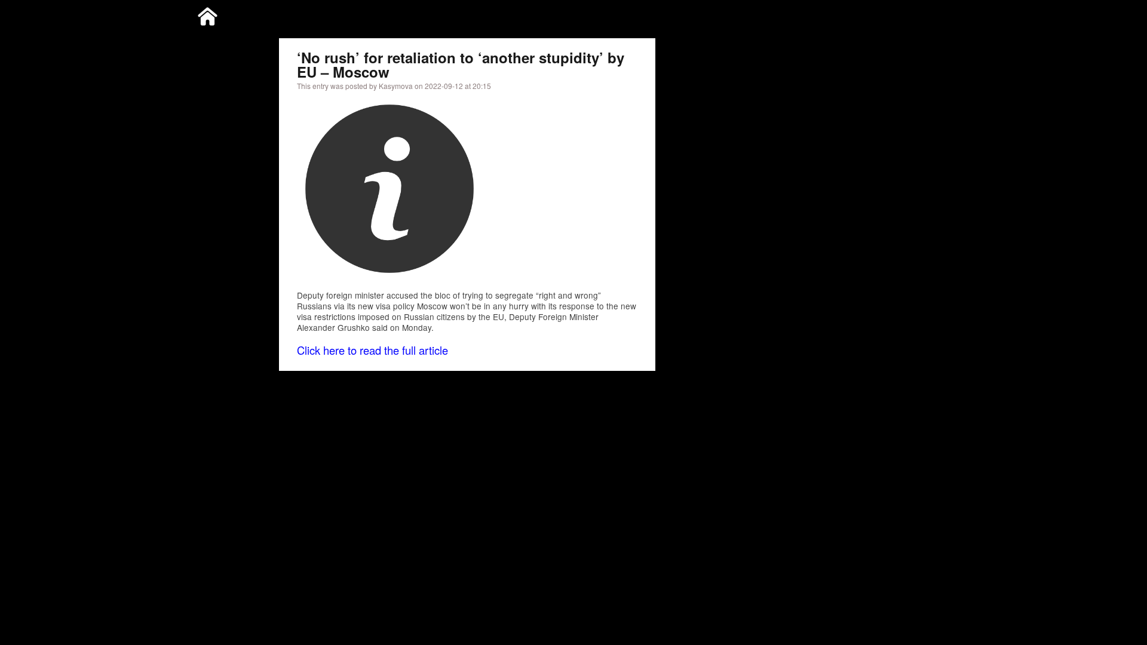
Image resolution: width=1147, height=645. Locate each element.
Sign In (927, 14)
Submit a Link (828, 14)
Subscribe (883, 14)
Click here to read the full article (372, 350)
